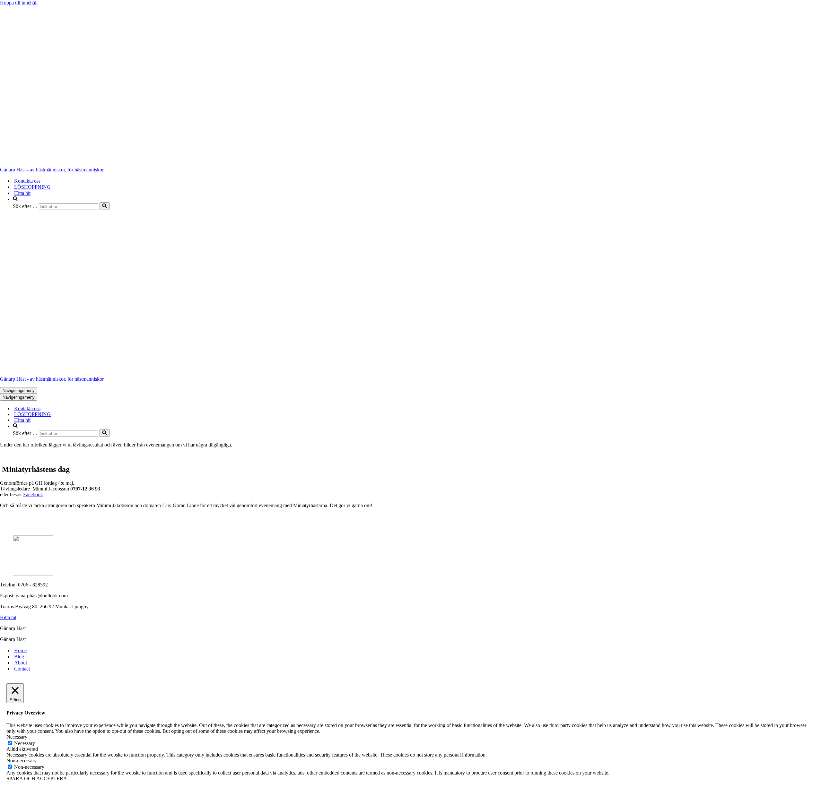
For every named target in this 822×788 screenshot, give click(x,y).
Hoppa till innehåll (19, 2)
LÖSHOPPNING (32, 187)
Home (20, 650)
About (20, 662)
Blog (19, 656)
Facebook (33, 494)
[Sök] (104, 206)
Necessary (24, 743)
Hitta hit (22, 193)
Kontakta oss (27, 181)
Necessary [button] (16, 737)
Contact (22, 668)
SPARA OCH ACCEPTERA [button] (36, 778)
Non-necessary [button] (21, 760)
